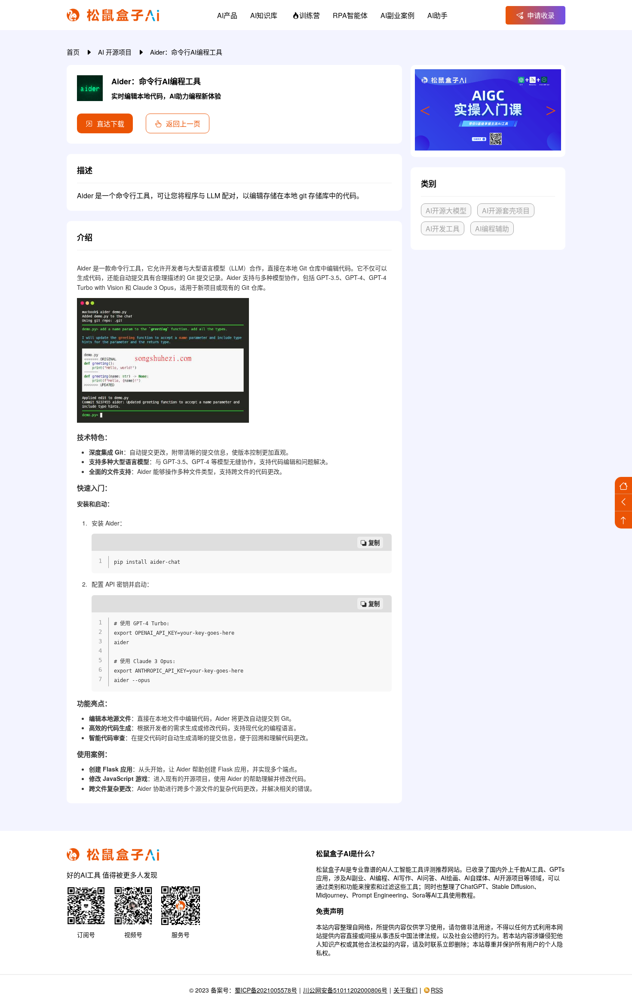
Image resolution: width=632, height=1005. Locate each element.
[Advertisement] (488, 320)
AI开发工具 (443, 229)
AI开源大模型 (446, 210)
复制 (374, 543)
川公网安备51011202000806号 (345, 990)
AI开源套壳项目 (506, 210)
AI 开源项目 (115, 51)
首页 (74, 51)
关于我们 (405, 990)
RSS (437, 990)
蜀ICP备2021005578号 (266, 990)
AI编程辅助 (492, 229)
